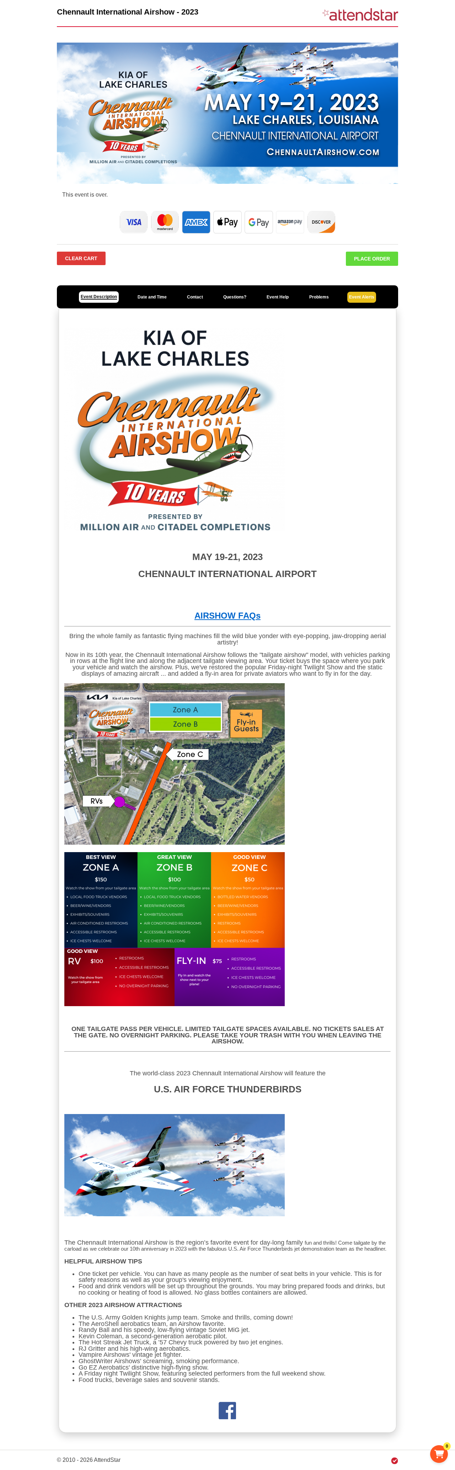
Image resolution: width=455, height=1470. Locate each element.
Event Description (99, 296)
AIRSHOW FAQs (227, 615)
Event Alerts (361, 297)
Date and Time (152, 297)
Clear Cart (81, 258)
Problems (319, 297)
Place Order (372, 259)
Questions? (234, 297)
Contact (195, 297)
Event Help (278, 297)
